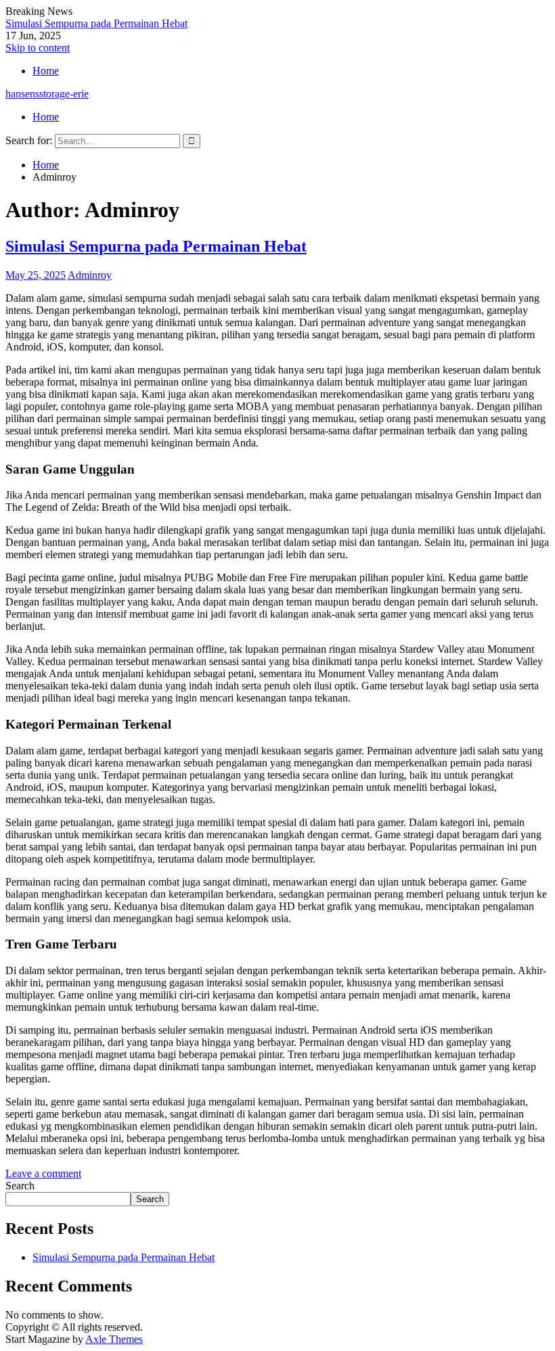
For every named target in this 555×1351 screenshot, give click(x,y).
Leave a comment (43, 1173)
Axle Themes (114, 1339)
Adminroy (90, 275)
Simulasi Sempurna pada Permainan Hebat (96, 23)
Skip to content (37, 47)
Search (20, 1185)
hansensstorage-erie (47, 93)
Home (45, 70)
